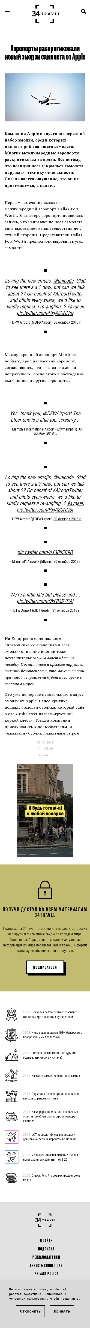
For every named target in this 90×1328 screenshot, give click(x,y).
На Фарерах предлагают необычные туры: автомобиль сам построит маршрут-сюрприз (50, 1116)
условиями (17, 1298)
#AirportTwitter (68, 293)
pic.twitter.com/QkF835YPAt (45, 601)
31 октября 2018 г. (66, 610)
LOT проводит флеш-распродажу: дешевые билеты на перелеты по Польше (49, 1136)
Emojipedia (22, 638)
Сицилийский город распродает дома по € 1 (51, 1177)
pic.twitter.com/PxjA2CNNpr (45, 313)
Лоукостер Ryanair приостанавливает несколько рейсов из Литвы (51, 1096)
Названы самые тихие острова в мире (51, 1076)
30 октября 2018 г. (67, 322)
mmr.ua (49, 748)
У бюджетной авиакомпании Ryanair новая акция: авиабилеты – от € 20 (50, 1157)
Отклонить (30, 1311)
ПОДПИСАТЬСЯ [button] (45, 967)
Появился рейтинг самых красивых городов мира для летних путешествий (50, 1014)
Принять (62, 1311)
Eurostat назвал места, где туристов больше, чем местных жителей (50, 1055)
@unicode (63, 280)
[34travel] (46, 14)
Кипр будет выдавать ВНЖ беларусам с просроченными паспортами (52, 1034)
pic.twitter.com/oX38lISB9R (45, 552)
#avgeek (75, 306)
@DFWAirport (56, 413)
